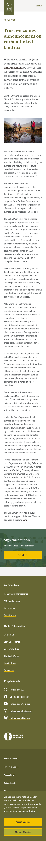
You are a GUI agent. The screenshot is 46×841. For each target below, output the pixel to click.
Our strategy (10, 615)
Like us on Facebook (19, 696)
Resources (9, 670)
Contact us (9, 634)
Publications (10, 663)
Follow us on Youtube (19, 703)
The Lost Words (11, 655)
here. (24, 519)
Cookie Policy (28, 811)
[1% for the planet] (13, 736)
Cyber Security (10, 783)
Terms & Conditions (12, 758)
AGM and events (12, 600)
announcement (13, 67)
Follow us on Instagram (20, 710)
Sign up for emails (12, 641)
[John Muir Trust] (9, 7)
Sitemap (7, 791)
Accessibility (9, 775)
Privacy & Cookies (11, 766)
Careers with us (11, 648)
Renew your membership (16, 593)
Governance (9, 608)
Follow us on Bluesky (19, 718)
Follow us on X (16, 689)
